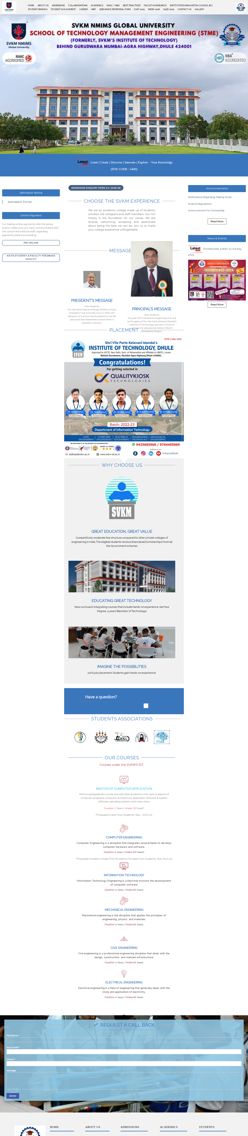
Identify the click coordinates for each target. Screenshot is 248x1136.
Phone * (10, 1058)
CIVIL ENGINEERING (124, 947)
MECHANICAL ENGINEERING (124, 909)
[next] (177, 396)
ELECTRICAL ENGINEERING (124, 981)
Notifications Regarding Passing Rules (209, 196)
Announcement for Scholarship (206, 209)
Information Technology (124, 874)
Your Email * (12, 1047)
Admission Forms (19, 201)
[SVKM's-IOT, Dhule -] (9, 7)
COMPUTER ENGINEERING (124, 836)
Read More (217, 220)
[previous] (70, 396)
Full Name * (12, 1035)
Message (11, 1070)
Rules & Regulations (199, 203)
